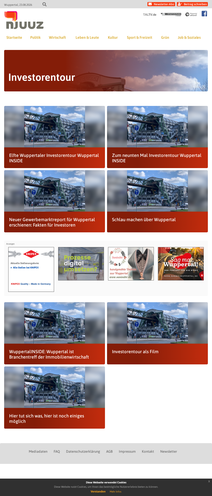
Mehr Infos (115, 491)
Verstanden (98, 491)
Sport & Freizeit (139, 37)
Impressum (127, 451)
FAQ (57, 451)
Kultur (113, 37)
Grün (165, 37)
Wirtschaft (57, 37)
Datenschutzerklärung (83, 451)
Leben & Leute (87, 37)
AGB (109, 451)
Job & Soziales (189, 37)
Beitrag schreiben (195, 4)
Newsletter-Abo (164, 4)
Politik (35, 37)
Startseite (14, 37)
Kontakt (148, 451)
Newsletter (168, 451)
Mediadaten (38, 451)
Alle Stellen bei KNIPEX (25, 267)
